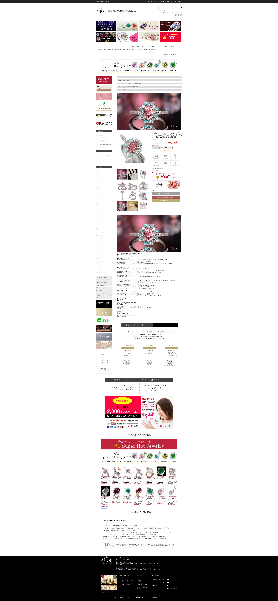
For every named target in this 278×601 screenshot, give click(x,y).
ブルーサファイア (99, 246)
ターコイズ (98, 218)
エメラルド (98, 187)
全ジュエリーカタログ (100, 147)
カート (148, 597)
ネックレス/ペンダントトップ (102, 155)
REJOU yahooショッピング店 (126, 583)
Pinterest (172, 585)
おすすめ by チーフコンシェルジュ (103, 144)
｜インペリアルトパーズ (144, 546)
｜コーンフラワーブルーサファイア (112, 546)
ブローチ (98, 160)
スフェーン (98, 216)
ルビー (97, 263)
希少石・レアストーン (174, 46)
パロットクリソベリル (100, 232)
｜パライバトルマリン (107, 544)
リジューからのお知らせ (101, 293)
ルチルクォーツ (99, 260)
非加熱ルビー (98, 265)
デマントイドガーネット (101, 223)
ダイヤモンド (98, 220)
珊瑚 (97, 204)
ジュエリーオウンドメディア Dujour (127, 580)
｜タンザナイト (163, 544)
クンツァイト (98, 197)
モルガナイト (98, 258)
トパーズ (98, 225)
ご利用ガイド (167, 12)
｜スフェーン (129, 544)
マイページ (150, 1)
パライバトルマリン (145, 46)
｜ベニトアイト (143, 545)
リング (97, 153)
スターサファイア (99, 211)
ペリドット (98, 253)
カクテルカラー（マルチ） (101, 270)
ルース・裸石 (98, 162)
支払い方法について (140, 580)
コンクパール (98, 199)
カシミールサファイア (100, 192)
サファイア (130, 83)
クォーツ (98, 194)
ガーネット (98, 190)
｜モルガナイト (171, 546)
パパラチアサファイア (100, 228)
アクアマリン (98, 173)
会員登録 (163, 12)
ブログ (178, 12)
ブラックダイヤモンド (100, 242)
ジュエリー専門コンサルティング (126, 584)
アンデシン (98, 178)
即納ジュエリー (99, 142)
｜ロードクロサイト (151, 545)
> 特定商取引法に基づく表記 (157, 168)
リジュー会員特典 (100, 285)
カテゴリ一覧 (120, 77)
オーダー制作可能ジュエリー (102, 140)
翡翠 (97, 234)
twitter (156, 585)
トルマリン (98, 227)
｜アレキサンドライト (155, 544)
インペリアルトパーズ (100, 183)
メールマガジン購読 (173, 588)
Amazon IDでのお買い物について (143, 587)
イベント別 (125, 77)
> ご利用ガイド (155, 170)
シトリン (98, 206)
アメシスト (98, 176)
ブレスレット (98, 158)
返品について (139, 583)
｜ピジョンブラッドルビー (144, 544)
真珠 (97, 209)
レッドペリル (98, 267)
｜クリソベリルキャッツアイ (155, 546)
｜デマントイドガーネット (110, 545)
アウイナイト (98, 171)
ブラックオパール (99, 241)
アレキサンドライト (100, 180)
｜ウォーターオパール (133, 546)
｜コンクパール (116, 544)
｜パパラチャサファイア (122, 545)
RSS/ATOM (139, 588)
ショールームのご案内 (101, 277)
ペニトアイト (98, 251)
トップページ (98, 133)
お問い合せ (180, 1)
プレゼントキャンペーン (101, 282)
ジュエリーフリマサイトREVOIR (126, 581)
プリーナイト (98, 244)
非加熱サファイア (99, 202)
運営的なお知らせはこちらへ (170, 54)
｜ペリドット (130, 545)
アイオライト (98, 169)
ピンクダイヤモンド (163, 46)
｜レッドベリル (136, 545)
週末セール (154, 46)
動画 (171, 12)
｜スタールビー (165, 546)
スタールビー (98, 213)
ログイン (162, 1)
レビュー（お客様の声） (160, 582)
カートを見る (173, 1)
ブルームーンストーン (100, 249)
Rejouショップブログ (160, 579)
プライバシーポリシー (141, 585)
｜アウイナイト (122, 544)
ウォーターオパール (100, 185)
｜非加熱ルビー (135, 544)
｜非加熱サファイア (159, 545)
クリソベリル (98, 195)
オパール (98, 188)
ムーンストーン (99, 256)
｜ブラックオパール (124, 546)
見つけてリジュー (100, 290)
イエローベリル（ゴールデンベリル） (104, 181)
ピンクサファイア (99, 235)
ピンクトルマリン (99, 239)
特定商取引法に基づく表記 (142, 584)
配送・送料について (140, 581)
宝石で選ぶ (125, 83)
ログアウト (168, 1)
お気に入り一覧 (156, 1)
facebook (158, 588)
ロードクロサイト (99, 268)
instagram (172, 579)
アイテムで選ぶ (126, 80)
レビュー (174, 12)
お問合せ (163, 597)
